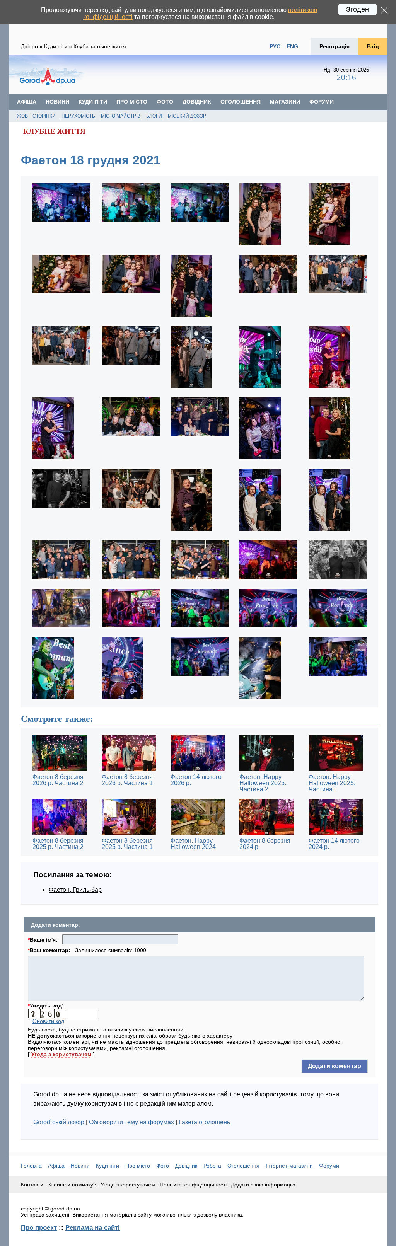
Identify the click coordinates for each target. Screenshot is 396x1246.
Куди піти (55, 46)
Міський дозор (187, 116)
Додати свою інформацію (263, 1184)
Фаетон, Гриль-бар (75, 889)
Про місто (131, 102)
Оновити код (48, 1021)
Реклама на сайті (92, 1227)
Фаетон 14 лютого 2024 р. (334, 843)
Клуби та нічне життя (99, 46)
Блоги (154, 116)
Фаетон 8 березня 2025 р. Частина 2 (58, 843)
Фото (165, 102)
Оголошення (240, 102)
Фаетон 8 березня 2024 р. (264, 843)
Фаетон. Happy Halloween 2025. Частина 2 (262, 783)
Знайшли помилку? (72, 1184)
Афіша (26, 102)
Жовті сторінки (36, 116)
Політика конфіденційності (193, 1184)
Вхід (373, 46)
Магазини (285, 102)
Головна (31, 1165)
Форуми (321, 102)
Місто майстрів (120, 116)
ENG (292, 46)
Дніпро (29, 46)
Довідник (197, 102)
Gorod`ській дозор (58, 1122)
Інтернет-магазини (289, 1165)
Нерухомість (78, 116)
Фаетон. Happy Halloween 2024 (193, 843)
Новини (57, 102)
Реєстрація (334, 46)
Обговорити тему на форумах (131, 1122)
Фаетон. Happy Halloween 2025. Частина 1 (332, 783)
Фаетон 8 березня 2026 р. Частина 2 (58, 780)
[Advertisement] (204, 74)
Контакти (32, 1184)
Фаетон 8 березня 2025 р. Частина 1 (127, 843)
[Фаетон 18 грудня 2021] (61, 223)
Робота (212, 1165)
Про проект (39, 1227)
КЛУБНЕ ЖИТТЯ (54, 131)
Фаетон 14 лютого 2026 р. (196, 780)
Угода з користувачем (61, 1054)
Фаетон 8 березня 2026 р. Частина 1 (127, 780)
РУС (275, 46)
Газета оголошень (204, 1122)
